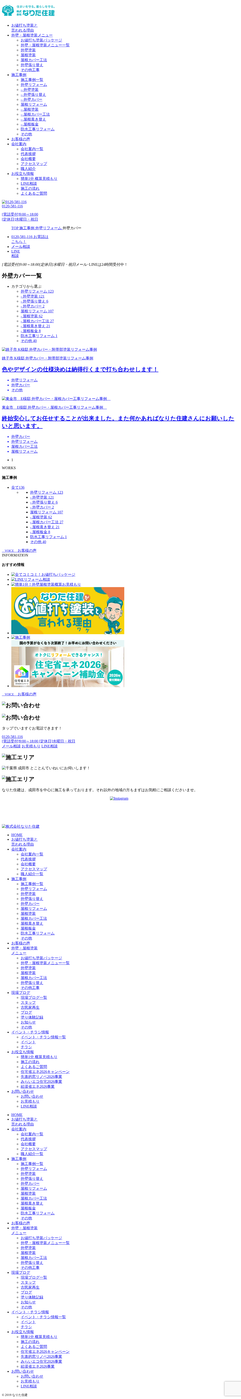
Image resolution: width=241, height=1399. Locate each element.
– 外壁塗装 (30, 90)
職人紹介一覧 (32, 874)
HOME (17, 835)
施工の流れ (30, 188)
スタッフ (28, 1002)
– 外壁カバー (31, 99)
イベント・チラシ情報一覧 (43, 1037)
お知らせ (28, 1022)
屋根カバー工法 (34, 60)
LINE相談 (29, 183)
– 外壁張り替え (33, 95)
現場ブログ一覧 (34, 998)
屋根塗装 (28, 55)
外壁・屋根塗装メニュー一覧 (45, 45)
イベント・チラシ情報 (30, 1032)
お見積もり (30, 1101)
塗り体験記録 (32, 1017)
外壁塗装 (28, 50)
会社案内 (18, 144)
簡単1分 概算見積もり (39, 179)
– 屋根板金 (30, 124)
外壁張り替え (32, 65)
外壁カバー (30, 904)
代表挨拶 (28, 154)
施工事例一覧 (32, 80)
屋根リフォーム (34, 104)
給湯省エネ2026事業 (38, 1087)
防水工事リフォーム (38, 129)
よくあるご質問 (34, 193)
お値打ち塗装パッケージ (41, 40)
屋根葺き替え (32, 923)
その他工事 (30, 70)
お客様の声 (20, 139)
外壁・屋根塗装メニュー (32, 35)
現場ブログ (20, 993)
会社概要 (28, 159)
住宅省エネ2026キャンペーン (45, 1072)
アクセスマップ (34, 164)
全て (17, 487)
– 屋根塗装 (30, 109)
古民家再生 (30, 1007)
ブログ (26, 1012)
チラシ (26, 1047)
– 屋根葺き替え (33, 119)
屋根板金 (28, 928)
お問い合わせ (22, 1091)
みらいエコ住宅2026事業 (41, 1082)
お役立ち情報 (22, 174)
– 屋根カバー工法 (35, 114)
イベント (28, 1042)
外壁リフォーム (34, 85)
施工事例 (18, 75)
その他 (26, 134)
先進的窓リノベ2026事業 (41, 1077)
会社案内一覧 (32, 149)
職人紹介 (28, 169)
